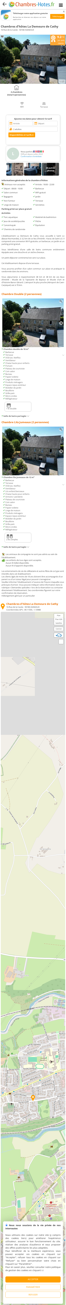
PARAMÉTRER (33, 1287)
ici (42, 1270)
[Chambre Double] (33, 346)
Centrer (59, 629)
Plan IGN (58, 619)
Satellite (59, 623)
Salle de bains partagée (14, 416)
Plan (58, 615)
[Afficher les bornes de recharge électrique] (59, 635)
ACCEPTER (33, 1279)
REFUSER (33, 1294)
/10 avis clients (60, 40)
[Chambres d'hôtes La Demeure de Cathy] (33, 83)
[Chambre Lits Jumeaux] (33, 474)
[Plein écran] (61, 641)
